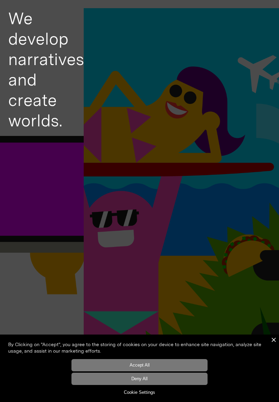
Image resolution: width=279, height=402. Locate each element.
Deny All (139, 378)
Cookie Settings (139, 392)
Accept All (140, 365)
